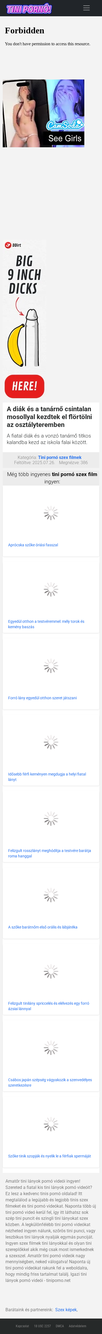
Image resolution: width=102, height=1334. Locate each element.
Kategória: (27, 457)
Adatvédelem (77, 1326)
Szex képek (66, 1309)
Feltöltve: (22, 462)
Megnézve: (69, 462)
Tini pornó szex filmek (60, 457)
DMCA (60, 1326)
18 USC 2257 (42, 1326)
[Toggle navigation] (86, 7)
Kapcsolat (22, 1326)
